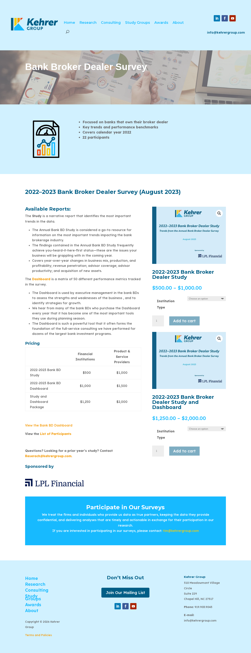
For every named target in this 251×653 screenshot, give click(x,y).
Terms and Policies (38, 635)
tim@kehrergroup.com (181, 531)
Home (69, 22)
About (178, 22)
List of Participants (55, 434)
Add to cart (184, 320)
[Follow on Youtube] (232, 18)
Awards (161, 22)
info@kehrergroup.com (226, 32)
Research (88, 22)
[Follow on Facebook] (225, 18)
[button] (219, 213)
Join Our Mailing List (125, 592)
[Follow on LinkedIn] (217, 18)
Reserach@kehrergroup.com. (48, 456)
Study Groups (137, 22)
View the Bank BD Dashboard (49, 425)
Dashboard (41, 279)
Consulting (111, 22)
